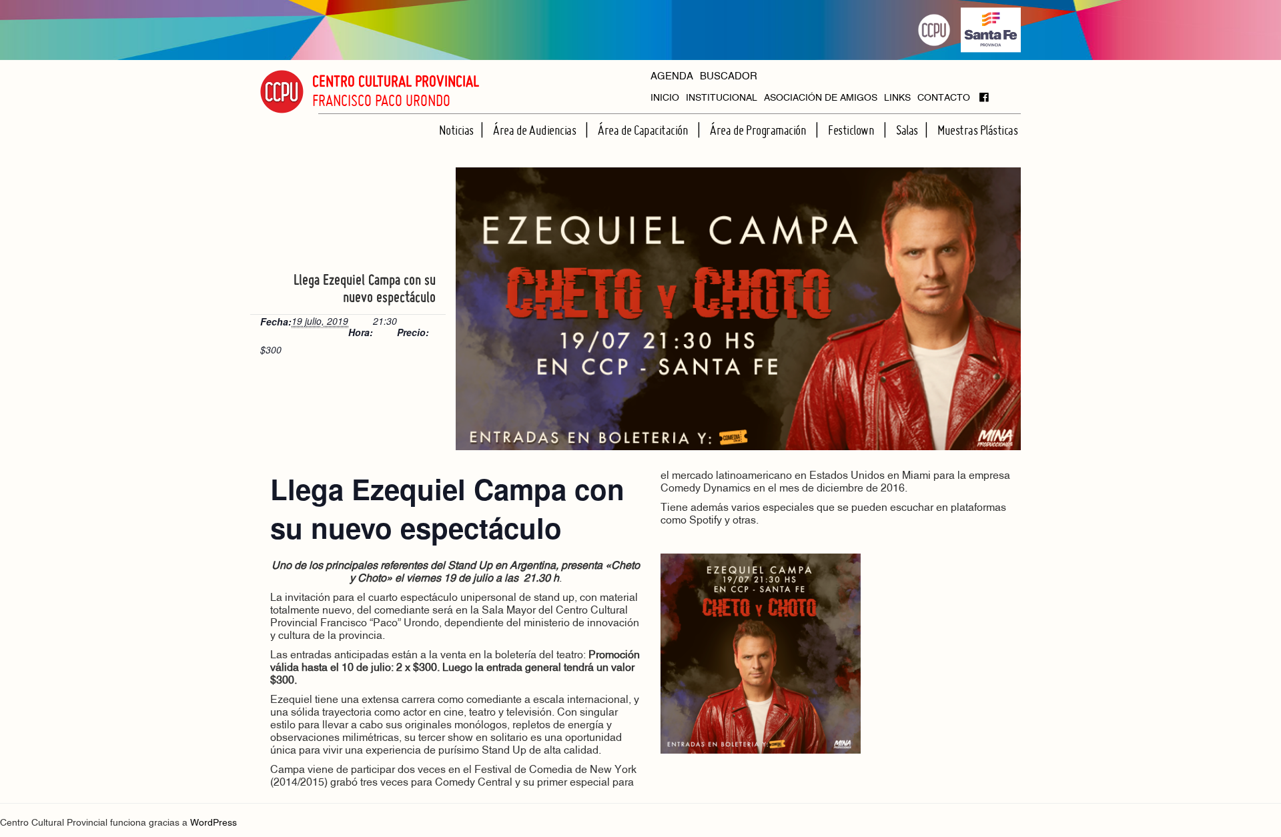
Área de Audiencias (535, 130)
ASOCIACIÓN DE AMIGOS (820, 98)
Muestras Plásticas (977, 130)
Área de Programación (759, 130)
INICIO (665, 98)
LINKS (897, 98)
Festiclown (852, 130)
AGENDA (672, 77)
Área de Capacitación (644, 130)
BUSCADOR (728, 77)
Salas (907, 130)
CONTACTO (943, 98)
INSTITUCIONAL (721, 98)
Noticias (456, 130)
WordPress (213, 823)
